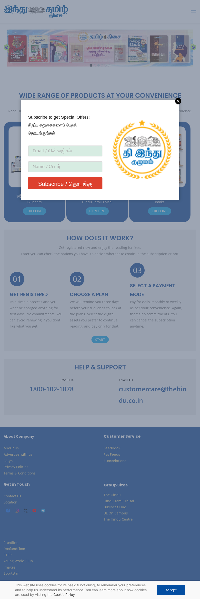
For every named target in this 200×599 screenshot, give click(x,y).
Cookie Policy (64, 594)
